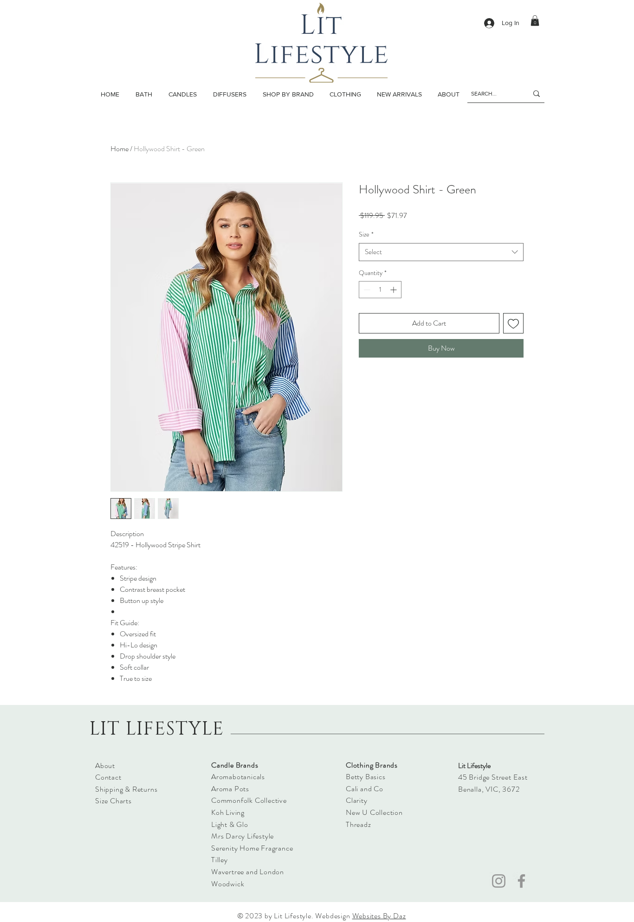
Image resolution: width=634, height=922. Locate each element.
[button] (182, 94)
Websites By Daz (379, 915)
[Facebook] (521, 881)
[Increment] (394, 290)
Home (119, 148)
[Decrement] (366, 290)
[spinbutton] (380, 290)
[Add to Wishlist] (513, 323)
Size (366, 234)
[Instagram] (499, 881)
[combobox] (441, 252)
